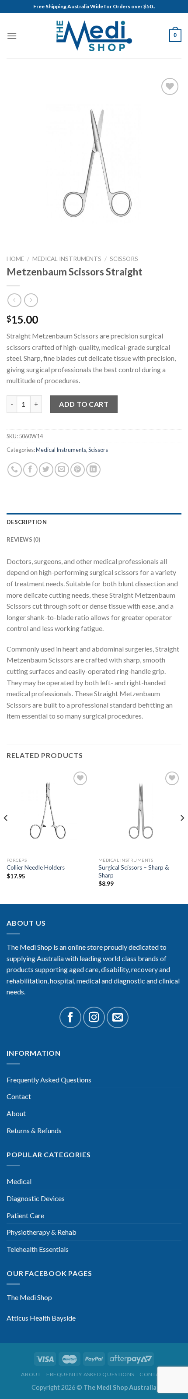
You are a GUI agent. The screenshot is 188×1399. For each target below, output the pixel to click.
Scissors (124, 258)
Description (27, 521)
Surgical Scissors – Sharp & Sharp (133, 871)
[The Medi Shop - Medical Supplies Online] (94, 35)
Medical (19, 1181)
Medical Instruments (66, 258)
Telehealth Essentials (38, 1249)
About (16, 1113)
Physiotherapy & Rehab (42, 1232)
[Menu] (12, 35)
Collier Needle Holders (36, 867)
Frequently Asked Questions (49, 1079)
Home (15, 258)
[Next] (182, 835)
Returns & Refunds (34, 1130)
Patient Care (25, 1215)
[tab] (94, 522)
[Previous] (6, 835)
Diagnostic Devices (36, 1198)
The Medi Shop (29, 1297)
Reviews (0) (23, 539)
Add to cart (83, 404)
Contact (19, 1096)
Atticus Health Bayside (41, 1318)
